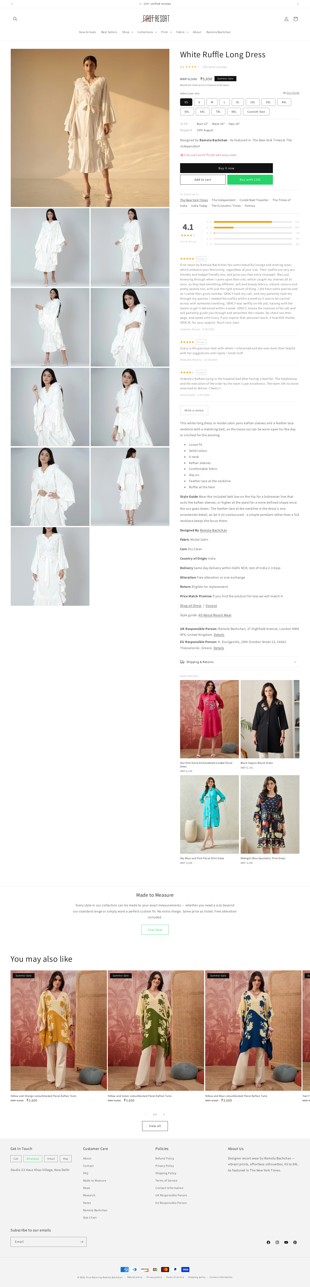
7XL (218, 111)
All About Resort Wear (215, 615)
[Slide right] (164, 1114)
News (86, 1188)
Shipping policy (197, 1277)
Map (65, 1158)
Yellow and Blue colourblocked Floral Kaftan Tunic (236, 1096)
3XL (268, 102)
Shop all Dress (191, 605)
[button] (15, 19)
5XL (187, 111)
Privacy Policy (164, 1166)
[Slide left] (145, 1114)
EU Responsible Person (171, 1203)
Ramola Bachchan (213, 530)
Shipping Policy (165, 1173)
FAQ (85, 1173)
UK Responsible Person (171, 1195)
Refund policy (134, 1277)
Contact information (221, 1277)
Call (15, 1158)
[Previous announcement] (12, 4)
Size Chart (90, 1217)
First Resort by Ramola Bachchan (104, 1277)
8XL (234, 111)
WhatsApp (33, 1158)
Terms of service (175, 1277)
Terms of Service (166, 1180)
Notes (87, 1203)
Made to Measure (94, 1180)
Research (89, 1195)
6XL (202, 111)
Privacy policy (154, 1277)
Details (219, 634)
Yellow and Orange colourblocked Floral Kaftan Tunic (44, 1096)
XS (186, 102)
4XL (284, 102)
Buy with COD (250, 179)
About (87, 1158)
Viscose (211, 605)
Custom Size (256, 111)
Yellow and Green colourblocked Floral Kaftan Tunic (140, 1096)
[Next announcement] (298, 4)
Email (51, 1158)
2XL (252, 102)
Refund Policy (164, 1158)
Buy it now (226, 168)
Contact (88, 1166)
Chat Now (155, 930)
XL (238, 102)
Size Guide (292, 93)
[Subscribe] (81, 1242)
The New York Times (194, 200)
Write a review (194, 410)
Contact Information (169, 1188)
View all (155, 1126)
